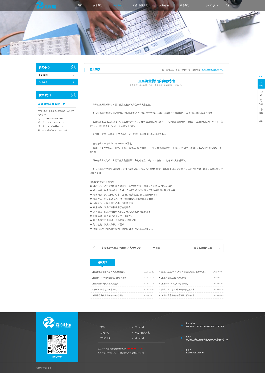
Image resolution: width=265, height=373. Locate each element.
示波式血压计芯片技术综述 (104, 289)
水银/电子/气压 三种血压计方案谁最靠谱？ (122, 247)
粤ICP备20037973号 (135, 349)
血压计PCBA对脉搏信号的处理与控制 (109, 277)
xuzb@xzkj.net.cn (55, 126)
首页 (80, 5)
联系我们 (184, 5)
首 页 (178, 70)
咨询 (261, 86)
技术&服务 (164, 5)
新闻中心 (117, 5)
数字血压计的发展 (203, 247)
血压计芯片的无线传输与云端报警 (107, 295)
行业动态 (43, 82)
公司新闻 (43, 75)
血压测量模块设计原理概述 (173, 277)
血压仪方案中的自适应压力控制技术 (177, 295)
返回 (158, 248)
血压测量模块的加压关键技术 (105, 283)
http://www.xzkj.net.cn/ (57, 130)
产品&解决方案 (140, 5)
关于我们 (97, 5)
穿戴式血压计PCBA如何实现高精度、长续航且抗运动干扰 (184, 272)
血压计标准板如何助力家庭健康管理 (108, 272)
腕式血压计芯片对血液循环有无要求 (177, 289)
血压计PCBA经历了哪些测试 (174, 283)
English (214, 5)
